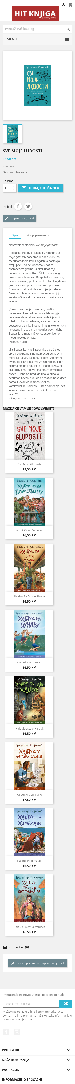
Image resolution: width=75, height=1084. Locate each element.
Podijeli (18, 206)
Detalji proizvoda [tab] (36, 235)
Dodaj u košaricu (40, 188)
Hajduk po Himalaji (29, 861)
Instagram (17, 1032)
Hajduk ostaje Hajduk (29, 728)
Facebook (6, 1032)
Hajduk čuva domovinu (29, 530)
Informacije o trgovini (22, 1079)
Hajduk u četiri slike (29, 794)
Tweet (28, 206)
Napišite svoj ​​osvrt (19, 218)
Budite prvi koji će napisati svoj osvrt (37, 963)
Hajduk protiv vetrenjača (29, 927)
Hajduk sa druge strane (29, 596)
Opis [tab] (15, 235)
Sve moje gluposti (29, 464)
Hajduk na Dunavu (29, 662)
